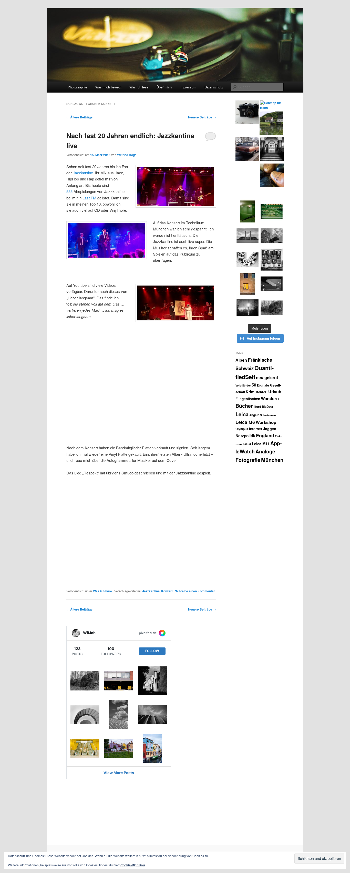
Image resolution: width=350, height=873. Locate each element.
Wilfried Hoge (127, 155)
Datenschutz (213, 87)
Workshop (266, 422)
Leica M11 (261, 443)
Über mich (164, 87)
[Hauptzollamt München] (272, 150)
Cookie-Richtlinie (132, 865)
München (272, 459)
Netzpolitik (245, 436)
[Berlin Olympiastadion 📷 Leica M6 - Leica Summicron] (247, 236)
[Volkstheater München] (272, 284)
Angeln (254, 415)
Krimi (250, 391)
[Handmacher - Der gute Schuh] (272, 176)
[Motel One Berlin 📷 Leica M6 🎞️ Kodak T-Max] (247, 260)
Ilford (257, 406)
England (265, 435)
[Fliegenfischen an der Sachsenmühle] (271, 124)
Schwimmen (268, 415)
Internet (255, 428)
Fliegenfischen (247, 398)
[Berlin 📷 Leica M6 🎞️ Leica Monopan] (272, 236)
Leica (242, 414)
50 (254, 385)
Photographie (77, 87)
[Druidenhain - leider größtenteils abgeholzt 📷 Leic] (272, 308)
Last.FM (89, 197)
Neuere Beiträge (202, 117)
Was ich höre (102, 591)
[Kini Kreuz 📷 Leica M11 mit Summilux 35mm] (247, 308)
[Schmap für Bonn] (272, 105)
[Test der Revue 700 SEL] (247, 113)
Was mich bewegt (108, 87)
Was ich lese (138, 87)
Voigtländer (243, 385)
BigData (267, 406)
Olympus (241, 429)
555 (69, 191)
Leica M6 (245, 422)
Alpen (241, 360)
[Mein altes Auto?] (247, 150)
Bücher (244, 405)
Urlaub (274, 391)
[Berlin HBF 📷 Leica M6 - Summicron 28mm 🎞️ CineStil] (272, 211)
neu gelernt (267, 377)
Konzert (167, 591)
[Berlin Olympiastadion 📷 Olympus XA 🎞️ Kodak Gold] (247, 284)
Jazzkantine (83, 172)
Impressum (188, 87)
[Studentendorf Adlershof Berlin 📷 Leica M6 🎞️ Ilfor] (272, 260)
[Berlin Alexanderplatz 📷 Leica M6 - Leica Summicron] (247, 211)
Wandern (270, 398)
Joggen (269, 428)
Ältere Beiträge (79, 117)
